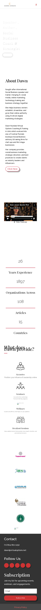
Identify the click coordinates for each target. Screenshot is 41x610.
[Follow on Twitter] (12, 565)
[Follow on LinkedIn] (22, 565)
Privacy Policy (20, 607)
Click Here (7, 55)
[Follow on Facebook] (6, 565)
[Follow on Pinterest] (17, 565)
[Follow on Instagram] (28, 565)
